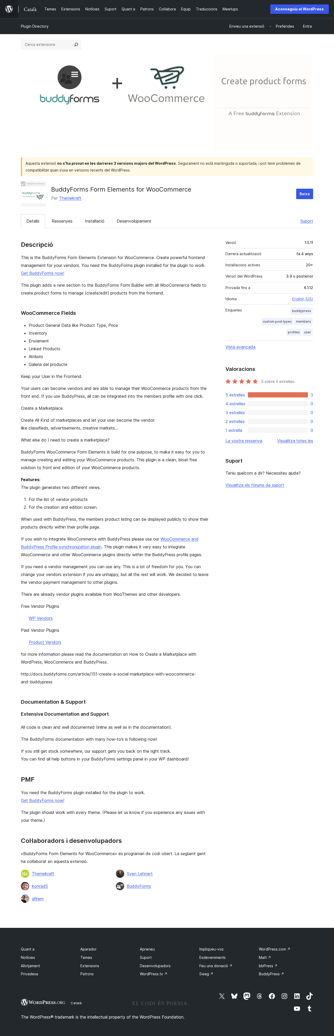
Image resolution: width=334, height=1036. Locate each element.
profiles (294, 332)
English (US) (302, 299)
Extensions (89, 966)
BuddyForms (139, 886)
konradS (40, 886)
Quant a (27, 949)
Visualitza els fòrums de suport (254, 485)
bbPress (268, 966)
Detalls (32, 221)
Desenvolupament (134, 221)
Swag (206, 974)
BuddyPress (271, 974)
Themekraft (70, 198)
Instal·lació (94, 221)
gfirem (38, 898)
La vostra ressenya (243, 440)
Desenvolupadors (155, 966)
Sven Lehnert (140, 873)
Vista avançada (240, 347)
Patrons (87, 974)
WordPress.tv (154, 974)
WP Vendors (41, 618)
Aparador (88, 949)
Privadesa (29, 974)
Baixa (305, 194)
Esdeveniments (212, 957)
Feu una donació (215, 966)
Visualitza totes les (295, 440)
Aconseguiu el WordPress (299, 9)
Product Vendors (45, 642)
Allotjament (30, 966)
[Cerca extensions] (76, 44)
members (303, 321)
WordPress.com (274, 949)
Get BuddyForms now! (42, 273)
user (307, 332)
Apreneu (147, 949)
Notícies (28, 957)
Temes (86, 957)
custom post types (277, 321)
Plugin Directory (35, 26)
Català (76, 1003)
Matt (265, 957)
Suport (306, 221)
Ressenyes (62, 221)
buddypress (301, 311)
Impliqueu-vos (211, 949)
